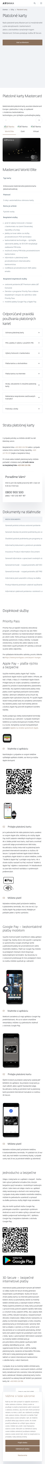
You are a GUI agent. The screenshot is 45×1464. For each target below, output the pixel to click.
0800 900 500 (14, 492)
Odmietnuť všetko (22, 1449)
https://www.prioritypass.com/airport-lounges (23, 657)
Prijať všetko (22, 1443)
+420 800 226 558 (21, 447)
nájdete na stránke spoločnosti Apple (24, 728)
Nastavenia (22, 1455)
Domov (5, 10)
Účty (12, 10)
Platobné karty (22, 10)
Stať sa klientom (22, 42)
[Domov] (8, 3)
